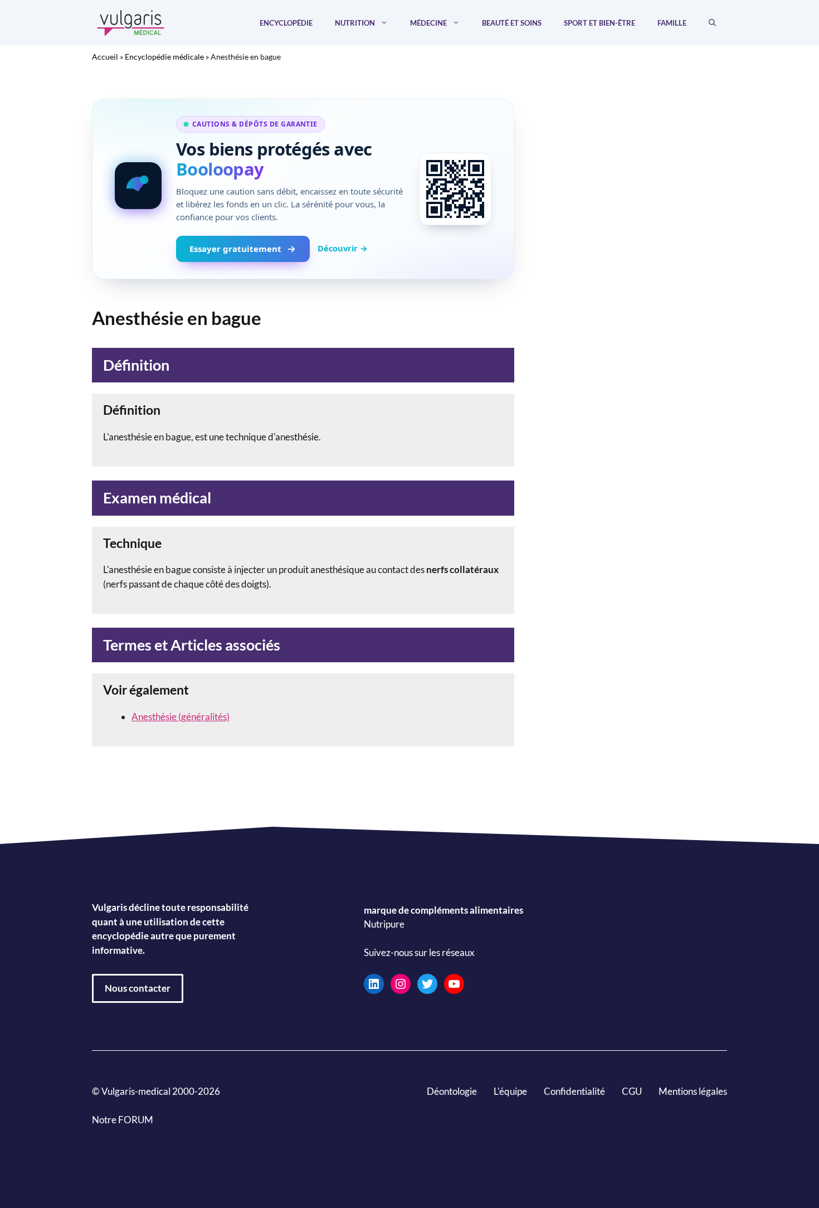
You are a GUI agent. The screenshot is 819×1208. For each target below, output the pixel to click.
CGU (632, 1091)
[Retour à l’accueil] (131, 21)
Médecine (428, 22)
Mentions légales (693, 1091)
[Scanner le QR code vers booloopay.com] (455, 189)
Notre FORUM (122, 1119)
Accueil (105, 56)
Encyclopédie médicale (164, 56)
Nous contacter (137, 988)
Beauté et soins (512, 22)
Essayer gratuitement (235, 248)
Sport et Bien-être (599, 22)
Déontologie (452, 1091)
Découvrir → (343, 248)
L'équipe (510, 1091)
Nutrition (355, 22)
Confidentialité (574, 1091)
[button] (712, 23)
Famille (671, 22)
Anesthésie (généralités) (180, 716)
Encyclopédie (286, 22)
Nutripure (384, 924)
